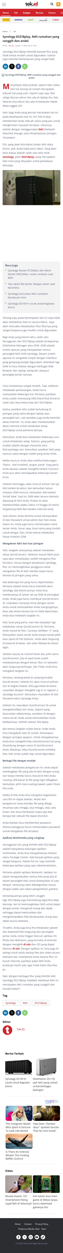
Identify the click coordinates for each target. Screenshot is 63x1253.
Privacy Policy (41, 1223)
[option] (19, 1073)
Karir (44, 1228)
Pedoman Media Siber (29, 1228)
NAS (41, 129)
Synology (8, 156)
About (18, 1223)
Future (51, 12)
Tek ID (11, 45)
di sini (27, 944)
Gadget (26, 12)
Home (6, 12)
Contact (28, 1223)
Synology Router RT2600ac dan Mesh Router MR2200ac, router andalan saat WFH (30, 274)
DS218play (28, 156)
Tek (16, 12)
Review (39, 12)
